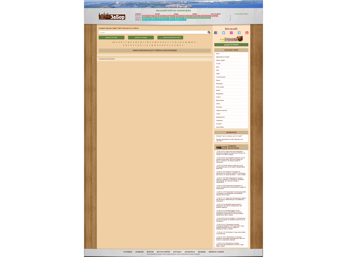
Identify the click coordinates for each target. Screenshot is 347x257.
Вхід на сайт (231, 28)
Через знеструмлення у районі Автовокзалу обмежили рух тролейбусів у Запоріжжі (231, 199)
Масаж (162, 16)
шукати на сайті (112, 37)
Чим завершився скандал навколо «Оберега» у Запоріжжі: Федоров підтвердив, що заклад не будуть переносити (230, 180)
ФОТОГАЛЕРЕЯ (216, 14)
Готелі (218, 63)
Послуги (214, 16)
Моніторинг (156, 20)
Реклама (219, 107)
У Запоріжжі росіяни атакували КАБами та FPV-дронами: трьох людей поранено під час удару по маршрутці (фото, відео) (230, 227)
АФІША (176, 14)
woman (201, 252)
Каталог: (138, 16)
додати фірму (231, 44)
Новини (139, 252)
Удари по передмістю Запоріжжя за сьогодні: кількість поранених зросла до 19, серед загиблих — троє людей (230, 173)
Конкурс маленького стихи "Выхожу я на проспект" (229, 140)
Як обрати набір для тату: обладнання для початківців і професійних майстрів (230, 167)
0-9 (114, 42)
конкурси (190, 252)
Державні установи (222, 57)
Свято (218, 104)
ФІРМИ (194, 14)
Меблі (218, 90)
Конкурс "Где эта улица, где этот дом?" (229, 136)
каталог (177, 252)
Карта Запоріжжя (204, 18)
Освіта (218, 97)
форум (150, 252)
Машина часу (181, 20)
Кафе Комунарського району (128, 28)
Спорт (218, 114)
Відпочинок (220, 100)
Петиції (172, 20)
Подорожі (219, 120)
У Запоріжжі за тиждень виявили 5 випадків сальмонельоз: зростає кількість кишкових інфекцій (230, 238)
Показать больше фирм (107, 58)
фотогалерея (163, 252)
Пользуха (165, 20)
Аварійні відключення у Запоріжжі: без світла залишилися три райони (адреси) (229, 205)
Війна (144, 20)
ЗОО (217, 70)
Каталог (109, 28)
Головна (102, 28)
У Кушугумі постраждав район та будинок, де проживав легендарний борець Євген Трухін (231, 193)
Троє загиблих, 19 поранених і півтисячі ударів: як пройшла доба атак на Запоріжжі (231, 219)
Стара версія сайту (242, 14)
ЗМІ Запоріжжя (163, 18)
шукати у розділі (141, 37)
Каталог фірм (231, 50)
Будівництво (220, 117)
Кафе (157, 16)
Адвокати (146, 16)
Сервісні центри (221, 110)
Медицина (219, 93)
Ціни (149, 20)
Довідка (154, 18)
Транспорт (180, 18)
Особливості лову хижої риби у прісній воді (230, 232)
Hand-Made (220, 127)
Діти (152, 16)
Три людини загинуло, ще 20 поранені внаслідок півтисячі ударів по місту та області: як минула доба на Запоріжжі (230, 160)
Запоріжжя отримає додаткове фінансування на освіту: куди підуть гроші (229, 244)
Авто (217, 53)
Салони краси (205, 16)
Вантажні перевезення (192, 16)
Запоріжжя (146, 18)
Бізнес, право (220, 60)
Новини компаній (191, 18)
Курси (218, 80)
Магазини (219, 83)
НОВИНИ (138, 14)
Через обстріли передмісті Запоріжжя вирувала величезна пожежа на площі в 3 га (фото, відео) (230, 153)
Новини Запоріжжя (233, 147)
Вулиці (172, 18)
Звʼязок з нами (216, 252)
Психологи (179, 16)
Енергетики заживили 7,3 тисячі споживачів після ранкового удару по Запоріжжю (231, 187)
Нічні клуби (220, 87)
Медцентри (170, 16)
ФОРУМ (157, 14)
